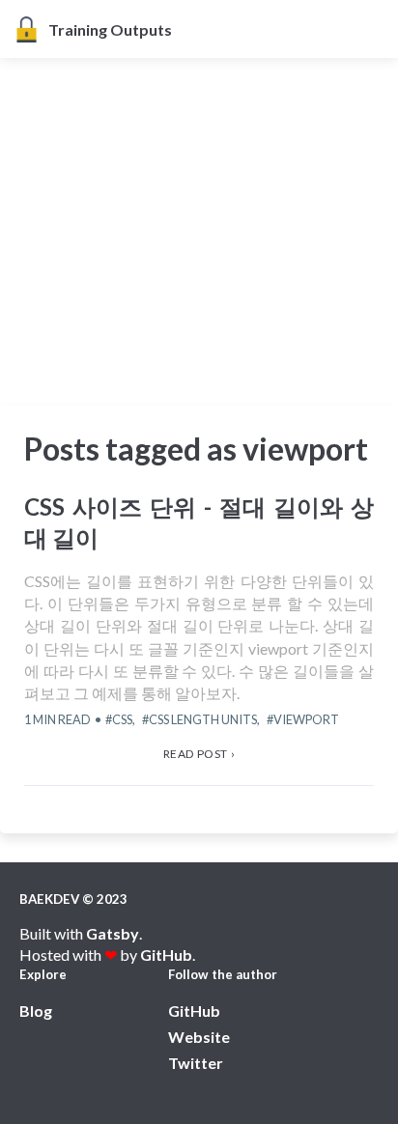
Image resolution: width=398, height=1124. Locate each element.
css (122, 719)
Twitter (195, 1063)
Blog (35, 1010)
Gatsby (112, 933)
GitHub (166, 954)
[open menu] (376, 29)
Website (199, 1036)
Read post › (199, 753)
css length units (203, 719)
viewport (306, 719)
